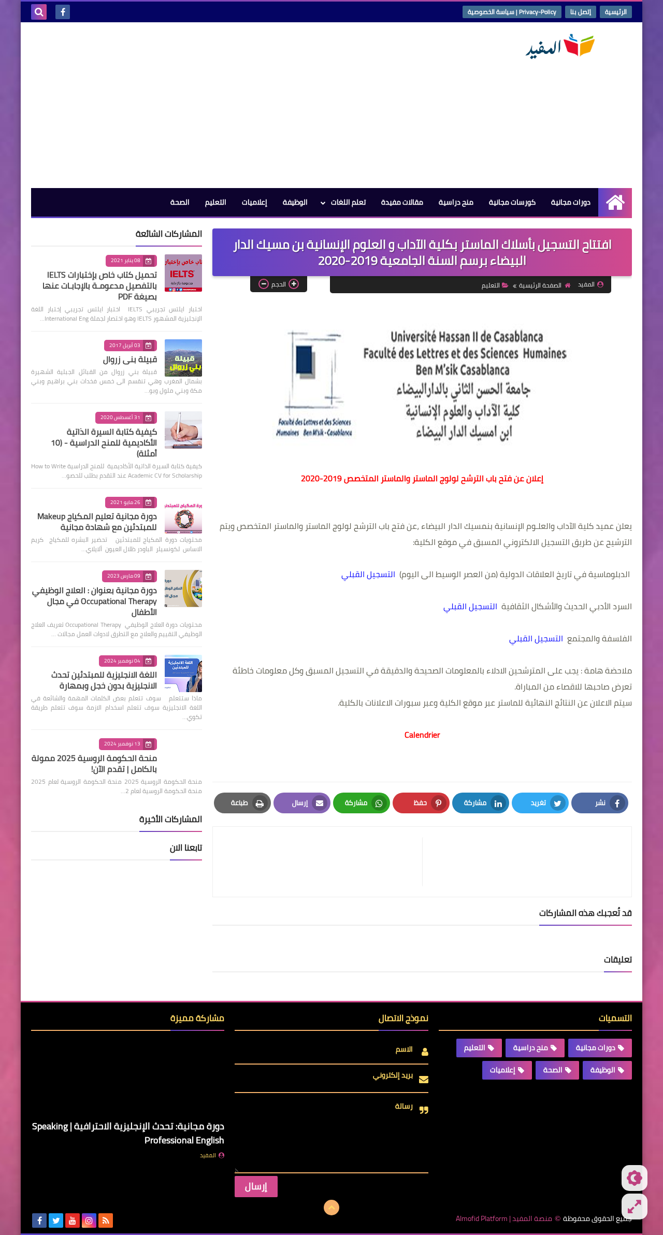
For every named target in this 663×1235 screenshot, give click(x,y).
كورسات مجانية (512, 202)
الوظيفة (295, 202)
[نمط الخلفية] (634, 1206)
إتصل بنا (580, 12)
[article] (322, 861)
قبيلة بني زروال (130, 359)
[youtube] (72, 1220)
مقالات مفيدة (402, 202)
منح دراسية (456, 202)
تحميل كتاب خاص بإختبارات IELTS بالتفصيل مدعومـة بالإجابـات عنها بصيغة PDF (99, 285)
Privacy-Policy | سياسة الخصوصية (512, 12)
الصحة (180, 202)
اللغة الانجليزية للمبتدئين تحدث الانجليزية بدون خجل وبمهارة (104, 680)
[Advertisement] (219, 105)
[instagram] (89, 1220)
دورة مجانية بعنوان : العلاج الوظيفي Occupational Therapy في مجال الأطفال (94, 601)
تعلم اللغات (348, 202)
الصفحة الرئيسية (540, 285)
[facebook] (62, 12)
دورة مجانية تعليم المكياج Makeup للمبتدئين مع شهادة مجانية (97, 521)
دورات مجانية (570, 202)
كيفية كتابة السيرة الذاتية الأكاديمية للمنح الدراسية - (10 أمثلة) (104, 442)
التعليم (215, 202)
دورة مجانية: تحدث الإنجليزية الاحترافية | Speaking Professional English (128, 1132)
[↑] (331, 1207)
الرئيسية (616, 12)
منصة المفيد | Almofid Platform (504, 1218)
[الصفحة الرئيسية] (615, 202)
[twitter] (56, 1220)
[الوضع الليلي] (634, 1178)
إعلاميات (254, 202)
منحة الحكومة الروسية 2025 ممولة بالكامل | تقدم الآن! (94, 763)
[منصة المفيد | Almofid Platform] (557, 47)
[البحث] (39, 12)
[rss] (105, 1220)
